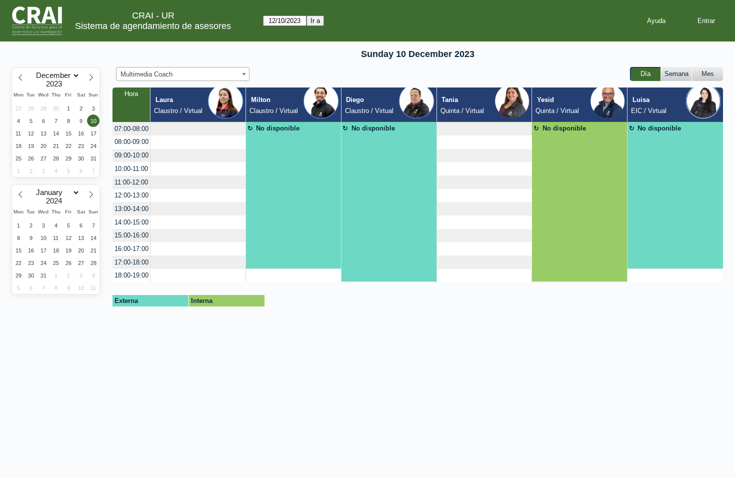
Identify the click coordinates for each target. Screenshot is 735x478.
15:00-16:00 (131, 235)
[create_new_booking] (198, 129)
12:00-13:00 (131, 195)
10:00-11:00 (131, 168)
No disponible (278, 128)
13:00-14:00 (131, 208)
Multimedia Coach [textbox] (146, 74)
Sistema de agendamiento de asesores (153, 26)
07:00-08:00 (131, 128)
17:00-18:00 (131, 262)
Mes (708, 74)
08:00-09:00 (131, 142)
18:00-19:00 (131, 275)
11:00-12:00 (131, 182)
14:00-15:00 (131, 222)
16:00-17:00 (131, 248)
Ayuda (656, 20)
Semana (676, 74)
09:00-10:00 (131, 155)
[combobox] (183, 74)
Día (645, 74)
